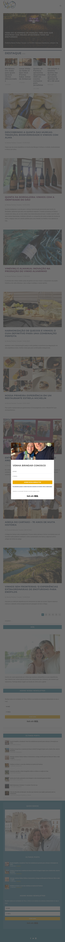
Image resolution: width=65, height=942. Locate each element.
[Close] (51, 445)
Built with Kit (32, 496)
